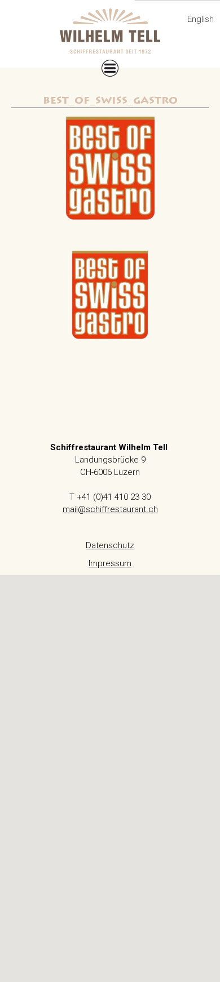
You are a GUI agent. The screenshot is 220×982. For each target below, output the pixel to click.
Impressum (110, 563)
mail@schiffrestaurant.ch (110, 509)
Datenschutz (110, 545)
